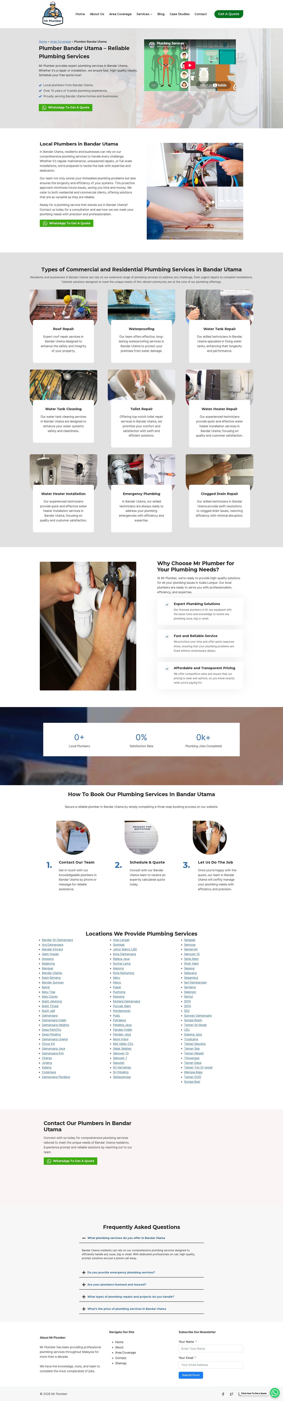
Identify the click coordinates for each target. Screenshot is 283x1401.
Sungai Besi (192, 1081)
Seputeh (118, 1063)
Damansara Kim (53, 1053)
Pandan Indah (122, 1029)
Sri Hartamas (122, 1067)
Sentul (188, 996)
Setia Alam (191, 959)
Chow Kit (48, 1044)
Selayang (190, 973)
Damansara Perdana (56, 1077)
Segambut (191, 977)
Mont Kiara (120, 1039)
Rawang (118, 996)
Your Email (186, 1357)
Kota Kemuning (123, 973)
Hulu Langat (121, 940)
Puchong (119, 992)
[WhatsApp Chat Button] (275, 1393)
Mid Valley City (123, 1044)
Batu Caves (50, 996)
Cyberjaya (49, 1072)
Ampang (48, 959)
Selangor (190, 992)
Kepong (118, 968)
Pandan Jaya (122, 1034)
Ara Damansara (52, 944)
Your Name (186, 1341)
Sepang (189, 968)
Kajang (46, 1067)
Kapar (117, 987)
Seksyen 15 (192, 954)
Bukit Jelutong (52, 1001)
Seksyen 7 (120, 1058)
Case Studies (180, 14)
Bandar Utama (52, 973)
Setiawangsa (122, 1077)
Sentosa (189, 944)
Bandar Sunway (53, 982)
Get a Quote (228, 14)
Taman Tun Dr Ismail (198, 1067)
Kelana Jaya (121, 959)
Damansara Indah (54, 1020)
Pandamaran (122, 1011)
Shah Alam (191, 963)
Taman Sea (191, 1048)
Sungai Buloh (193, 1020)
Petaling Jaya (122, 1025)
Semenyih (191, 949)
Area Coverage (120, 14)
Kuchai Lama (122, 963)
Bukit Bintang (51, 977)
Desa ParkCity (51, 1029)
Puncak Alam (122, 1006)
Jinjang (47, 1063)
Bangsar (47, 968)
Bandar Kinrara (52, 949)
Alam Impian (50, 954)
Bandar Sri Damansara (57, 940)
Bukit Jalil (48, 1011)
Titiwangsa (191, 1058)
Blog (161, 14)
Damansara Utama (55, 1039)
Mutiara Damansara (126, 1001)
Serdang (190, 987)
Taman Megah (194, 1053)
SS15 (187, 1001)
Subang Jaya (193, 1034)
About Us (97, 14)
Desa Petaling (51, 1034)
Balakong (48, 963)
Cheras (47, 1058)
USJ (187, 1029)
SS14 (187, 1006)
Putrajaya (119, 1020)
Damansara (50, 1015)
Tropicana (191, 1039)
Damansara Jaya (53, 1048)
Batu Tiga (48, 992)
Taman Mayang (195, 1044)
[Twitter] (231, 1394)
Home (80, 14)
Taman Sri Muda (195, 1025)
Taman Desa (192, 1063)
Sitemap (120, 1363)
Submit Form (191, 1375)
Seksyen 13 (121, 1053)
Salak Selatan (122, 1048)
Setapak (189, 940)
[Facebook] (223, 1394)
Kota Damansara (124, 954)
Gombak (119, 944)
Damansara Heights (55, 1025)
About (119, 1347)
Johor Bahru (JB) (125, 949)
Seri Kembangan (195, 982)
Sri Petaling (121, 1072)
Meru (116, 977)
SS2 (186, 1011)
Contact (201, 14)
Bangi (46, 987)
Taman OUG (192, 1077)
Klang (117, 982)
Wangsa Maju (193, 1072)
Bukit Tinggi (50, 1006)
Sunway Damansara (198, 1015)
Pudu (116, 1015)
